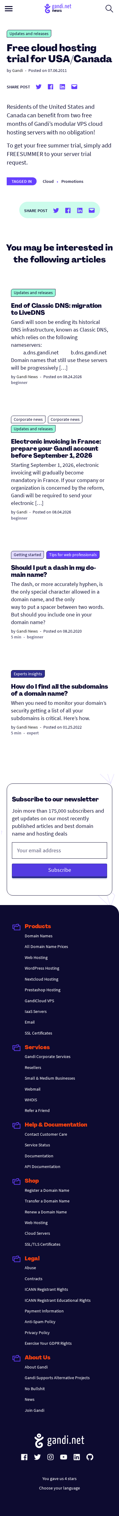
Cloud (48, 181)
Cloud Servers (37, 1233)
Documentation (39, 1156)
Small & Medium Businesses (50, 1078)
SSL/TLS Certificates (42, 1244)
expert (33, 733)
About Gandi (36, 1367)
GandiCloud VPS (39, 1000)
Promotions (72, 181)
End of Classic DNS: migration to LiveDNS (56, 309)
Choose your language (59, 1488)
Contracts (33, 1278)
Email (30, 1022)
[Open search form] (109, 8)
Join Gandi (34, 1410)
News (29, 1399)
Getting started (27, 554)
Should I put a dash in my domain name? (53, 571)
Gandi (17, 70)
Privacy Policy (37, 1332)
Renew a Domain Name (46, 1212)
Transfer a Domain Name (47, 1201)
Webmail (33, 1089)
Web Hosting (36, 957)
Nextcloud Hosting (41, 979)
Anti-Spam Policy (40, 1321)
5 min (16, 637)
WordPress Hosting (42, 968)
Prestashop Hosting (42, 989)
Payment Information (44, 1311)
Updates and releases (29, 33)
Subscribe (59, 869)
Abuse (30, 1267)
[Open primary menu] (9, 8)
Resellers (33, 1067)
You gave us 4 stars (59, 1478)
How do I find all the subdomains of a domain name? (59, 690)
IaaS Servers (36, 1011)
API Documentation (42, 1166)
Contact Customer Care (46, 1134)
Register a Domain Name (47, 1190)
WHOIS (31, 1099)
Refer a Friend (37, 1110)
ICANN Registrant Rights (46, 1289)
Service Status (37, 1145)
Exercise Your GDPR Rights (48, 1343)
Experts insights (28, 673)
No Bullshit (35, 1388)
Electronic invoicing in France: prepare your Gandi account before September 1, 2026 (56, 449)
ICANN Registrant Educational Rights (58, 1300)
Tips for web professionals (73, 554)
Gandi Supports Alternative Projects (57, 1377)
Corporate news (28, 419)
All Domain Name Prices (46, 946)
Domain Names (38, 936)
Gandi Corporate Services (47, 1056)
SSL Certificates (38, 1033)
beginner (19, 382)
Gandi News (27, 376)
